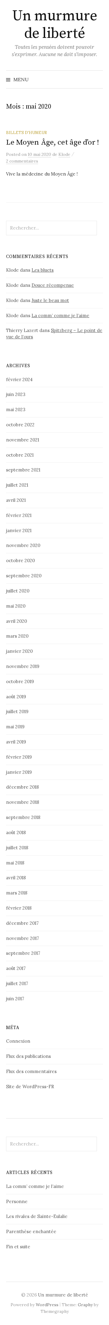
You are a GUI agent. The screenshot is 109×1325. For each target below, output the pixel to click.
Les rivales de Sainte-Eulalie (37, 1216)
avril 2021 (16, 500)
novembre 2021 (22, 440)
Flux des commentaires (31, 1071)
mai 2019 (15, 727)
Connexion (18, 1041)
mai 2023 (15, 409)
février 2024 (19, 379)
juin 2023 (15, 394)
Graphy (85, 1304)
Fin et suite (18, 1247)
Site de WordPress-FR (30, 1086)
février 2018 (18, 908)
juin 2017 (15, 998)
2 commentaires (22, 161)
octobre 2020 (20, 560)
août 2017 (16, 968)
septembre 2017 (23, 953)
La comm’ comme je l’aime (60, 315)
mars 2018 (16, 893)
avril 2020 (16, 621)
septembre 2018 (23, 817)
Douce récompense (52, 285)
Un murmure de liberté (54, 25)
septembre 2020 (23, 576)
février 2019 (19, 757)
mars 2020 (17, 636)
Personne (17, 1201)
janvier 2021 (18, 530)
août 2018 (16, 832)
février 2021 (18, 515)
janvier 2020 (19, 651)
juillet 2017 (17, 983)
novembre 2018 (22, 802)
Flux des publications (28, 1056)
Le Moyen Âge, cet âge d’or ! (52, 142)
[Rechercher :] (98, 79)
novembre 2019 (22, 666)
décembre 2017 (22, 923)
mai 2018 (15, 863)
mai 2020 (15, 606)
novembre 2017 (22, 938)
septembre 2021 (23, 470)
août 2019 (16, 696)
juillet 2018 (17, 847)
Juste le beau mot (50, 300)
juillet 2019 (17, 711)
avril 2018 (16, 878)
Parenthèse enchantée (31, 1231)
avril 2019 (16, 742)
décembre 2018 (22, 787)
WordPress (47, 1304)
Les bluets (42, 270)
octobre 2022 (20, 425)
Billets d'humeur (26, 132)
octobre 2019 (20, 681)
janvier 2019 (19, 772)
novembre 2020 (23, 545)
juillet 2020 (17, 591)
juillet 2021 (17, 485)
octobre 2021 (20, 455)
